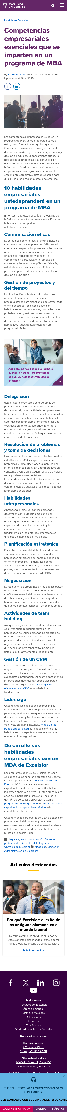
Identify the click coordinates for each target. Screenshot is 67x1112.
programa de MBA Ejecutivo (21, 803)
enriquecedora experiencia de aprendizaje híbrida (33, 805)
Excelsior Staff (16, 74)
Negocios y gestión (31, 839)
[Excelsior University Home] (12, 4)
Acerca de (33, 1021)
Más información (33, 950)
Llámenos (58, 1108)
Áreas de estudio (33, 1009)
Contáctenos (33, 1025)
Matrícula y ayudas (34, 1013)
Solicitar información (17, 1108)
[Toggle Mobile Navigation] (63, 5)
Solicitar (41, 1108)
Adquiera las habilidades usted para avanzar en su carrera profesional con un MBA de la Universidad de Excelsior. (30, 375)
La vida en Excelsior (16, 20)
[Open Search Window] (53, 5)
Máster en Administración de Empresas (31, 848)
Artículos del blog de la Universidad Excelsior (26, 845)
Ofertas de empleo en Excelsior (33, 1029)
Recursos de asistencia (33, 1004)
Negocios (13, 839)
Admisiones (33, 1017)
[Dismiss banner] (64, 1075)
